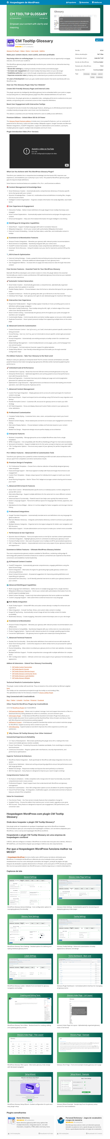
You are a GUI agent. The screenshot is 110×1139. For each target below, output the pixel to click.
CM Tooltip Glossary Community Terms (24, 674)
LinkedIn (19, 700)
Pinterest (33, 700)
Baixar (100, 40)
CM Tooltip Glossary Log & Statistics (23, 676)
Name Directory (23, 1118)
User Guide (34, 51)
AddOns (42, 51)
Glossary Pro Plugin (13, 51)
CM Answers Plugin (15, 716)
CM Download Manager (16, 711)
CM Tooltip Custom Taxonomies (22, 667)
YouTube (26, 700)
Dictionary (86, 74)
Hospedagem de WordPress (24, 2)
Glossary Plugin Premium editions (20, 121)
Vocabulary (99, 77)
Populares (72, 2)
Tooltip (92, 77)
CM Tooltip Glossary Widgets (21, 678)
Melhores (98, 2)
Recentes (85, 2)
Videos (22, 51)
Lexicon (100, 74)
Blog (8, 700)
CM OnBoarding (14, 727)
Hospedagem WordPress (16, 857)
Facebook (41, 700)
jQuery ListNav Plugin (46, 693)
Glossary (93, 74)
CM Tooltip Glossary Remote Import (23, 671)
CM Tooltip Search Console (20, 669)
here (8, 688)
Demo (28, 51)
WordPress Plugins (18, 708)
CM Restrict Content (15, 722)
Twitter (13, 700)
